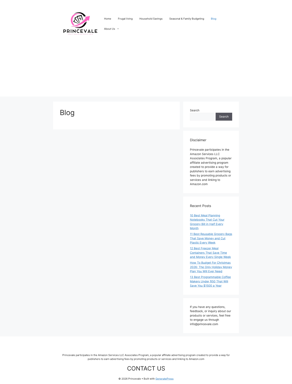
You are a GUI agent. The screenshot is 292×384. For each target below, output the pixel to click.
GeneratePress (164, 378)
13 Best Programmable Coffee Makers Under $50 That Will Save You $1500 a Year (210, 281)
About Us (109, 28)
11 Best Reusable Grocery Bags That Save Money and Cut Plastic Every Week (211, 238)
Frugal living (125, 18)
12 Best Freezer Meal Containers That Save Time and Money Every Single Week (210, 253)
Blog (213, 18)
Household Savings (151, 18)
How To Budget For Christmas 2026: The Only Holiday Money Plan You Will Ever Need (211, 267)
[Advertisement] (146, 73)
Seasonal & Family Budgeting (186, 18)
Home (107, 18)
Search (194, 110)
